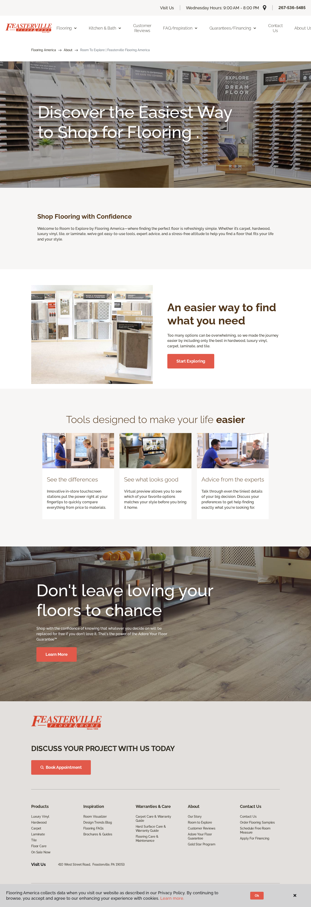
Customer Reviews (142, 28)
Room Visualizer (95, 816)
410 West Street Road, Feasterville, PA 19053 (91, 864)
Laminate (38, 834)
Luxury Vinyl (40, 816)
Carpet (36, 828)
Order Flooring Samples (257, 822)
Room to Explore (200, 822)
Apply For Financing (254, 838)
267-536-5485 (292, 7)
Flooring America (43, 50)
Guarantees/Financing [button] (230, 28)
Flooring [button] (64, 28)
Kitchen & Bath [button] (102, 28)
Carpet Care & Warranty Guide (153, 818)
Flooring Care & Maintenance (147, 838)
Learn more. (172, 898)
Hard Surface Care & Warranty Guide (151, 828)
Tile (33, 840)
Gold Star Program (201, 844)
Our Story (195, 816)
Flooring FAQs (93, 828)
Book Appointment (64, 767)
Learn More (57, 654)
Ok (257, 895)
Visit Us (167, 7)
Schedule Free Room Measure (255, 830)
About (68, 50)
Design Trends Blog (97, 822)
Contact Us (275, 28)
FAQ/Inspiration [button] (177, 28)
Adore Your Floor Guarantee (200, 836)
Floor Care (38, 846)
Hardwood (39, 822)
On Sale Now (40, 852)
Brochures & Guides (97, 834)
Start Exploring (190, 361)
